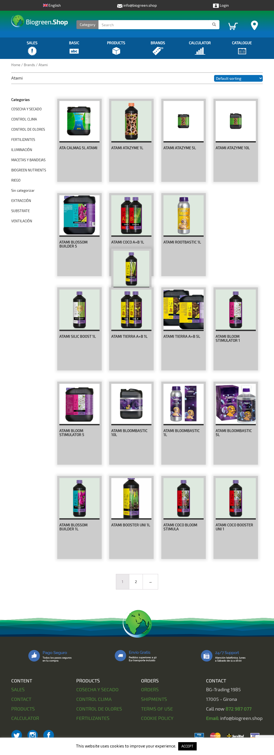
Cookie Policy (157, 718)
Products (116, 42)
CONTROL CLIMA (24, 119)
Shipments (154, 699)
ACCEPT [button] (187, 746)
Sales (32, 42)
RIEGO (16, 180)
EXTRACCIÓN (21, 200)
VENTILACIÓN (21, 221)
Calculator (200, 42)
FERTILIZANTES (23, 139)
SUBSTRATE (20, 211)
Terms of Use (157, 709)
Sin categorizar (23, 190)
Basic (74, 42)
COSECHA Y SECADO (26, 109)
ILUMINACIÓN (21, 150)
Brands (158, 42)
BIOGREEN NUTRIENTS (28, 170)
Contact (21, 699)
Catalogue (242, 42)
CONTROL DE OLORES (28, 129)
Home (15, 65)
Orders (150, 689)
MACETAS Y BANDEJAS (28, 160)
